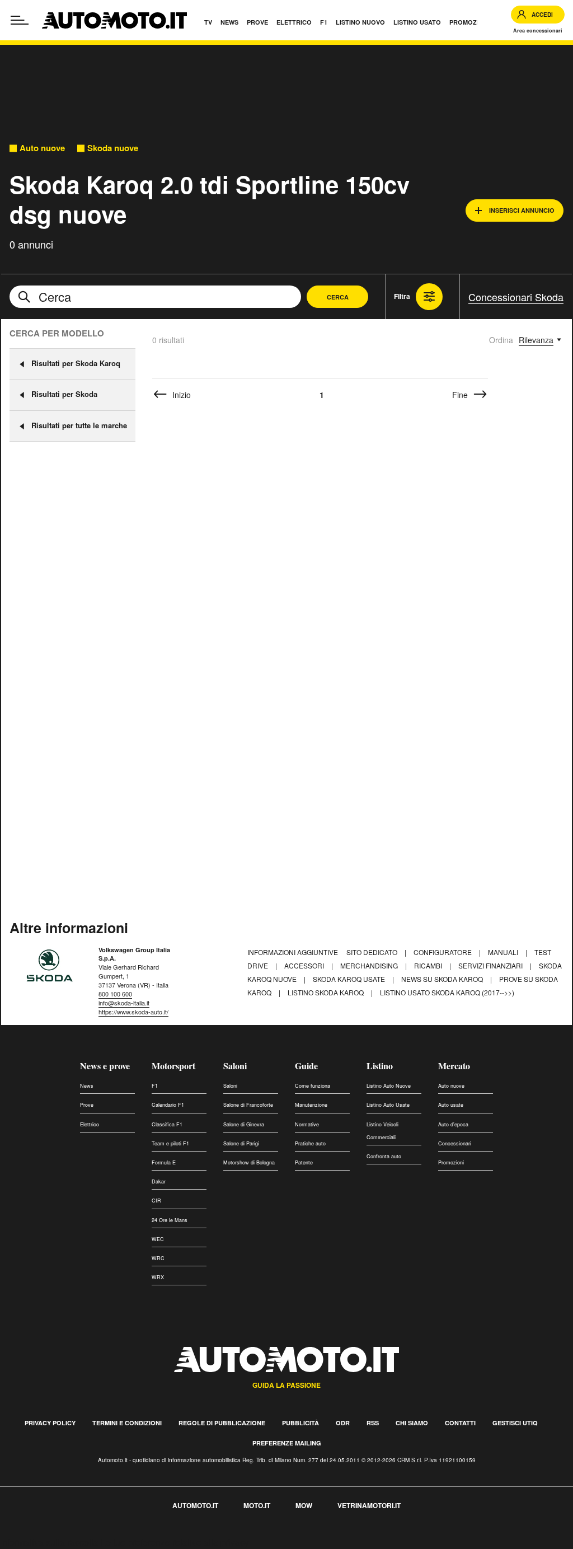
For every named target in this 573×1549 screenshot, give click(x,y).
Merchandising (370, 965)
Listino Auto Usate (388, 1104)
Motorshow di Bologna (249, 1162)
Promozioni (451, 1162)
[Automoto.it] (114, 20)
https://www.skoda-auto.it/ (133, 1011)
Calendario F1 (168, 1104)
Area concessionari (537, 30)
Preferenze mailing (286, 1443)
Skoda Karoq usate (350, 979)
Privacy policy (50, 1423)
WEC (158, 1239)
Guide (306, 1065)
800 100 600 (115, 993)
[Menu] (19, 20)
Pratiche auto (310, 1143)
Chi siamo (412, 1423)
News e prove (105, 1065)
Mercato (454, 1065)
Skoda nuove (112, 148)
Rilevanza (536, 339)
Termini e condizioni (127, 1423)
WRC (158, 1258)
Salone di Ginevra (243, 1124)
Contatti (460, 1423)
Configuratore (443, 952)
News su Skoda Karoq (443, 979)
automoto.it (195, 1505)
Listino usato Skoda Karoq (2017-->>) (447, 992)
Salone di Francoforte (248, 1104)
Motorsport (173, 1065)
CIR (156, 1200)
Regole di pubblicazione (222, 1423)
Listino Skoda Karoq (326, 992)
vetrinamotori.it (369, 1505)
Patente (304, 1162)
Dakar (159, 1181)
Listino (380, 1065)
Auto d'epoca (453, 1124)
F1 (155, 1085)
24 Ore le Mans (169, 1220)
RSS (373, 1423)
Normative (307, 1124)
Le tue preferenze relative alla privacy (175, 1542)
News (86, 1085)
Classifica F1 (167, 1124)
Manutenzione (311, 1104)
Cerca (338, 297)
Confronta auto (384, 1156)
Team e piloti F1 (170, 1143)
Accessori (305, 965)
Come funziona (312, 1085)
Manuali (504, 952)
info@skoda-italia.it (123, 1002)
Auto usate (450, 1104)
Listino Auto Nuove (389, 1085)
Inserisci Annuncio (522, 210)
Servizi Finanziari (491, 965)
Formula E (164, 1162)
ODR (343, 1423)
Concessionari (454, 1143)
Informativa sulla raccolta (49, 1542)
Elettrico (89, 1124)
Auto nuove (42, 148)
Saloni (235, 1065)
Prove (86, 1104)
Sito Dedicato (372, 952)
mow (303, 1505)
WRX (158, 1277)
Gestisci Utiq (515, 1423)
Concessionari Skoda (515, 296)
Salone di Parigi (241, 1143)
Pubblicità (300, 1423)
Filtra (402, 296)
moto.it (256, 1505)
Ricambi (429, 965)
